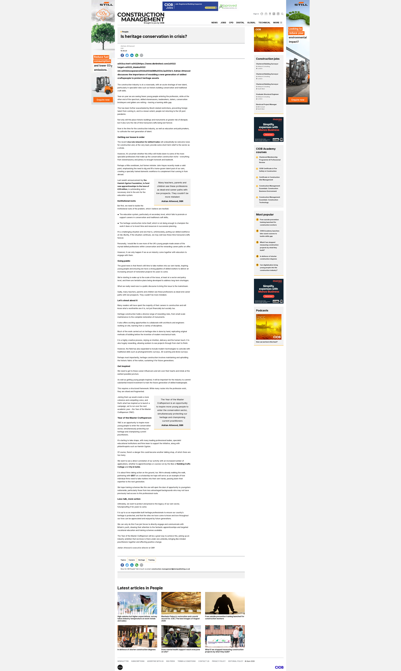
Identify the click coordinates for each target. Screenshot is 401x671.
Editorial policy (235, 661)
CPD (231, 22)
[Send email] (141, 55)
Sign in (256, 14)
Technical (264, 22)
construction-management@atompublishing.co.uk (170, 569)
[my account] (262, 14)
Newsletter (123, 661)
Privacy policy (219, 661)
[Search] (282, 14)
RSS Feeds (170, 661)
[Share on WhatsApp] (136, 55)
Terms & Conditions (187, 661)
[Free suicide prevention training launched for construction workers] (225, 603)
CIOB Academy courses (266, 150)
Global (251, 22)
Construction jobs (268, 58)
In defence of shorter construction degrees (268, 257)
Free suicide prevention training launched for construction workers (269, 222)
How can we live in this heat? (267, 342)
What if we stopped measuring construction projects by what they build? (269, 246)
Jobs (223, 22)
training (151, 560)
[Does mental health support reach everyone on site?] (181, 636)
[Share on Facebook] (122, 55)
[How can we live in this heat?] (269, 327)
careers (132, 560)
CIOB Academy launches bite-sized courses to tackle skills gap (269, 233)
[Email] (266, 14)
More (276, 22)
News (214, 22)
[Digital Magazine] (270, 14)
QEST (133, 476)
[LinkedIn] (278, 14)
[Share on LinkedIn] (132, 55)
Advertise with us (155, 661)
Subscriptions (137, 661)
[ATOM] (158, 667)
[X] (274, 14)
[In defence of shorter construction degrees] (137, 636)
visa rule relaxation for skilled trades (143, 142)
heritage (141, 560)
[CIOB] (242, 667)
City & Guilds (134, 467)
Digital (240, 22)
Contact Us (203, 661)
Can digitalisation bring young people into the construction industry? (269, 267)
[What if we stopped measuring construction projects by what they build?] (225, 636)
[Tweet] (127, 55)
